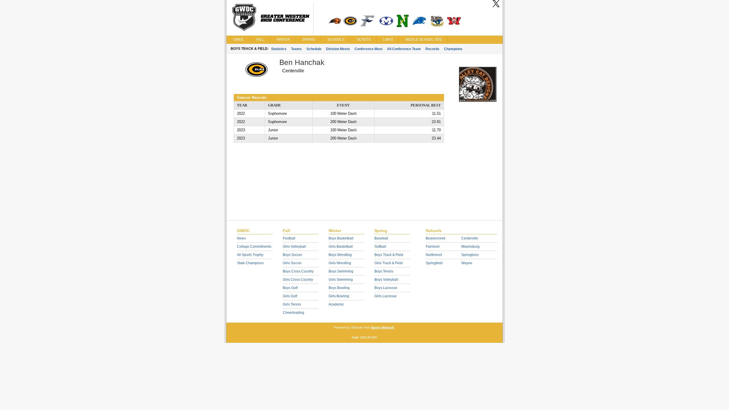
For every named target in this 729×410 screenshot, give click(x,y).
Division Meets (338, 49)
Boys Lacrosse (385, 288)
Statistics (278, 49)
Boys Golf (290, 288)
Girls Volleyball (294, 247)
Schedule (314, 49)
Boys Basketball (341, 238)
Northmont (434, 255)
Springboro (470, 255)
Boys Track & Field (388, 255)
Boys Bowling (339, 288)
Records (432, 49)
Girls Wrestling (340, 263)
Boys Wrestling (340, 255)
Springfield (434, 263)
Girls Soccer (292, 263)
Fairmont (432, 247)
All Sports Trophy (250, 255)
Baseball (381, 238)
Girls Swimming (341, 280)
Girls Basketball (341, 247)
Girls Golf (290, 296)
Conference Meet (368, 49)
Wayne (466, 263)
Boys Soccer (292, 255)
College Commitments (254, 247)
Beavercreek (435, 238)
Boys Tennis (383, 271)
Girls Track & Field (388, 263)
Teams (296, 49)
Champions (453, 49)
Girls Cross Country (298, 280)
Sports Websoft (382, 327)
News (241, 238)
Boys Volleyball (386, 280)
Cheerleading (293, 313)
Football (289, 238)
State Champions (250, 263)
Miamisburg (470, 247)
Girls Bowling (339, 296)
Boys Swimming (341, 271)
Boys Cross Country (298, 271)
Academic (336, 304)
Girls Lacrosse (385, 296)
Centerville (469, 238)
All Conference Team (404, 49)
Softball (380, 247)
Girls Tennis (292, 304)
